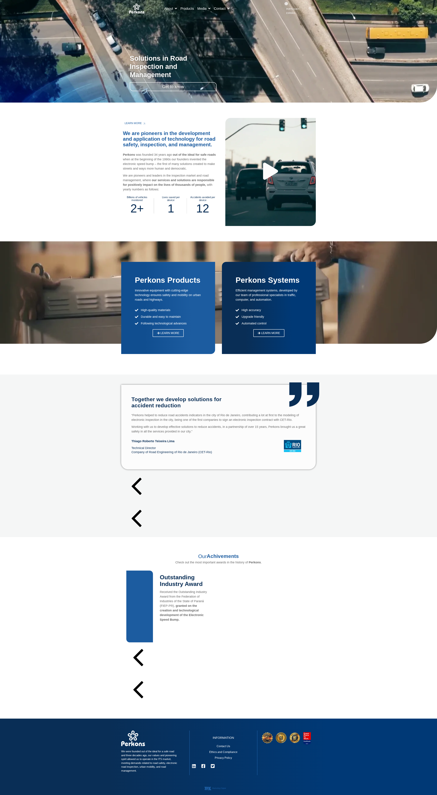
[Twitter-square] (212, 766)
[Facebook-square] (203, 766)
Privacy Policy (223, 757)
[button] (310, 8)
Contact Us (223, 746)
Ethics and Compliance (223, 752)
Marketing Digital (219, 788)
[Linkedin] (194, 766)
